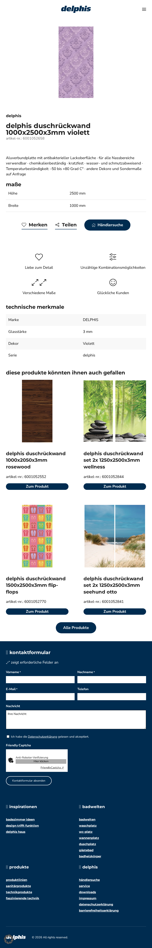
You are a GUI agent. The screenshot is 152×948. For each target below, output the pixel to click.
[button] (144, 9)
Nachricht (13, 706)
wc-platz (85, 832)
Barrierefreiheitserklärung (99, 910)
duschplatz (87, 844)
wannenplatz (89, 838)
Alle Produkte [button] (76, 627)
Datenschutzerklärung (42, 737)
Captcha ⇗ (52, 767)
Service (84, 886)
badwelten (87, 819)
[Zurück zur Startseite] (76, 9)
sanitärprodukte (18, 886)
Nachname (86, 672)
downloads (87, 892)
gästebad (86, 850)
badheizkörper (90, 856)
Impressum (87, 898)
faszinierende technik (22, 898)
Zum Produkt (37, 486)
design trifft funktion (22, 825)
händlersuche (89, 880)
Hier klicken (41, 761)
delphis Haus (15, 832)
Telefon (82, 689)
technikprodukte (19, 892)
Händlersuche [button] (110, 225)
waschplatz (88, 825)
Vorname (13, 672)
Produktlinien (16, 880)
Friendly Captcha (18, 745)
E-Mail (11, 689)
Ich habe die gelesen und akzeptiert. (50, 737)
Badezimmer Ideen (20, 819)
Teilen (69, 225)
